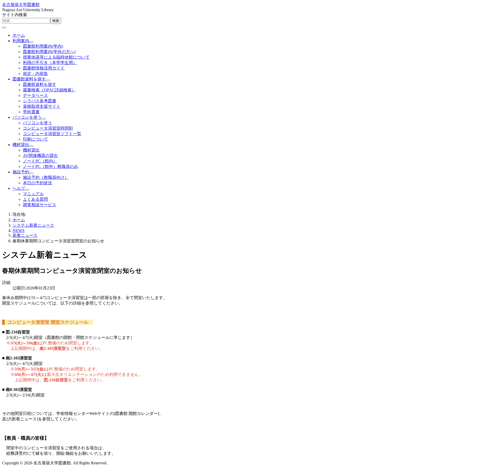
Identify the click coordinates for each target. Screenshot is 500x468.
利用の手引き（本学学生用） (50, 62)
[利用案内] (31, 42)
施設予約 (20, 172)
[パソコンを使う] (44, 118)
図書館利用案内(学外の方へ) (49, 51)
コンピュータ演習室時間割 (48, 128)
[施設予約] (31, 173)
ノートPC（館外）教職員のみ (50, 166)
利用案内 (20, 41)
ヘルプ (18, 188)
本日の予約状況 (37, 183)
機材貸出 (20, 144)
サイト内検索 (14, 14)
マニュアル (33, 194)
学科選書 (31, 112)
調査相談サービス (39, 205)
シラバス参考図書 (39, 101)
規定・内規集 (35, 73)
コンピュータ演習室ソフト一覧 (52, 133)
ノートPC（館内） (40, 161)
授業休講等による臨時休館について (56, 57)
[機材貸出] (31, 146)
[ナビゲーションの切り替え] (4, 27)
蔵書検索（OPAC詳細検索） (49, 90)
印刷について (35, 139)
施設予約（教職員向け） (46, 177)
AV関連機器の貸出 (40, 155)
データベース (35, 95)
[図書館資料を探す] (48, 80)
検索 (55, 21)
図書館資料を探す (29, 79)
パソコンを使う (27, 117)
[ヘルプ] (27, 190)
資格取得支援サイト (41, 106)
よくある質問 (35, 199)
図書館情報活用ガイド (44, 68)
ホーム (18, 35)
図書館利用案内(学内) (43, 46)
